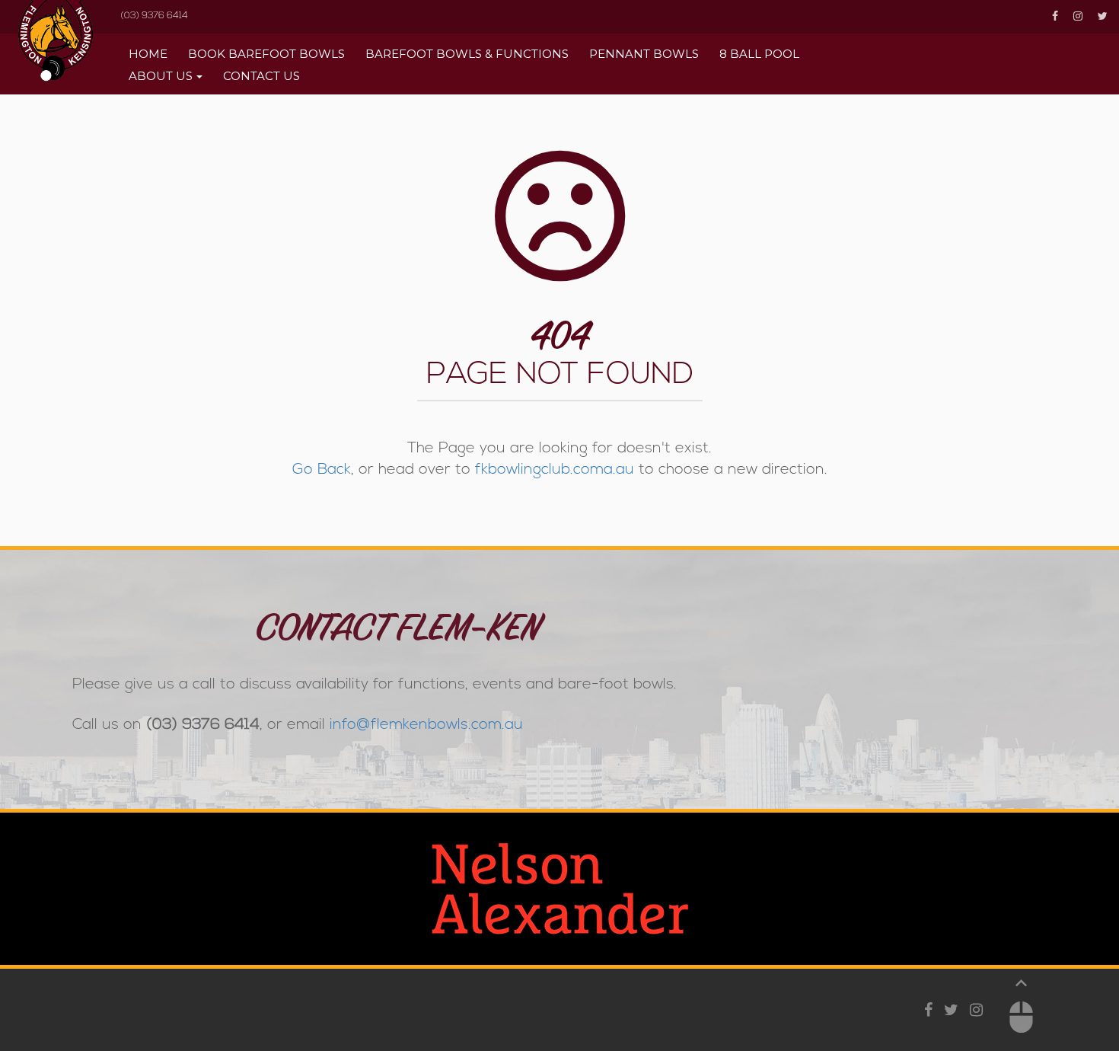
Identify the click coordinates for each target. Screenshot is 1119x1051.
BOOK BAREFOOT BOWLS (266, 53)
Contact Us (261, 76)
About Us (161, 76)
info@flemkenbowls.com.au (426, 725)
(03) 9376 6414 (154, 16)
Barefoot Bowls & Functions (467, 53)
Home (148, 53)
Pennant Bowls (644, 53)
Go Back (321, 470)
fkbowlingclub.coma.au (554, 470)
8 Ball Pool (759, 53)
